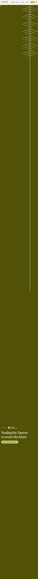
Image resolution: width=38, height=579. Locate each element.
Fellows (13, 2)
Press (27, 2)
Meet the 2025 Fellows (9, 442)
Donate (32, 2)
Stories (22, 2)
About (17, 2)
